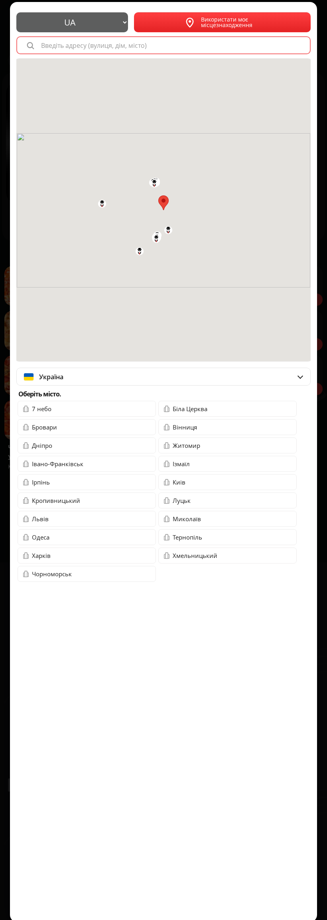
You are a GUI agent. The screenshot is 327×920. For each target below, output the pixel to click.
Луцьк (182, 500)
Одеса (40, 537)
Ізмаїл (181, 464)
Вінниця (185, 427)
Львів (40, 519)
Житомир (186, 445)
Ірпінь (41, 482)
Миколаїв (187, 519)
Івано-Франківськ (57, 464)
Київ (179, 482)
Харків (41, 555)
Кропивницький (56, 500)
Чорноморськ (52, 574)
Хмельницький (195, 555)
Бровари (44, 427)
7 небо (41, 409)
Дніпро (42, 445)
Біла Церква (190, 409)
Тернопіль (187, 537)
